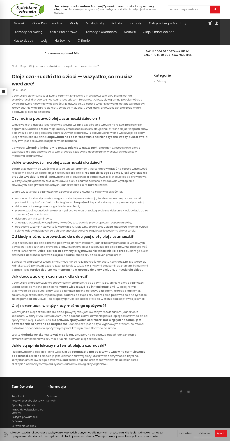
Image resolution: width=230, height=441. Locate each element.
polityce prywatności (145, 436)
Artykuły (161, 81)
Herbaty (136, 23)
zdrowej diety (82, 356)
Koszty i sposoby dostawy (28, 400)
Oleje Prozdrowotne (47, 23)
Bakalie (116, 23)
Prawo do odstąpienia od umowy (27, 411)
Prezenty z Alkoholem (100, 32)
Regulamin (18, 396)
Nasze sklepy (23, 40)
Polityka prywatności (25, 417)
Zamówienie (22, 387)
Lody (44, 40)
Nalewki (130, 32)
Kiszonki (19, 23)
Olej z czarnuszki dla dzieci (29, 137)
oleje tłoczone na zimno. (100, 328)
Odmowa (205, 433)
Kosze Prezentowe (63, 32)
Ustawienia (186, 433)
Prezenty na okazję (27, 32)
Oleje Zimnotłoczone (158, 32)
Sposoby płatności (23, 405)
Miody (74, 23)
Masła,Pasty (95, 23)
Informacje (56, 387)
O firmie (84, 40)
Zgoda (221, 433)
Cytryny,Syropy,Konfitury (167, 23)
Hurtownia (62, 40)
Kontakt (51, 400)
